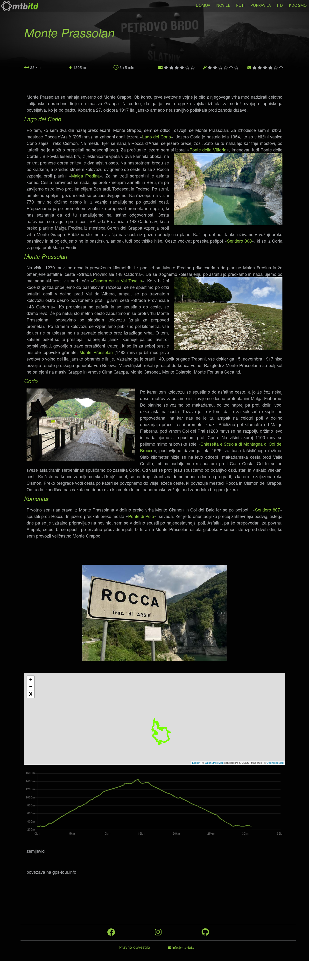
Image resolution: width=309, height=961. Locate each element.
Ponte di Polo (141, 516)
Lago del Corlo (156, 136)
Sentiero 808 (239, 241)
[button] (30, 694)
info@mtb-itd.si (183, 947)
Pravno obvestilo (134, 947)
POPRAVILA (261, 5)
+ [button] (30, 679)
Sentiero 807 (267, 509)
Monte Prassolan (95, 352)
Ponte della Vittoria (208, 149)
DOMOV (203, 5)
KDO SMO (298, 5)
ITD (280, 5)
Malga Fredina (85, 175)
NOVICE (223, 5)
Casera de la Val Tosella (117, 280)
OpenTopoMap (275, 762)
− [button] (30, 687)
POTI (240, 5)
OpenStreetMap (214, 762)
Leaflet (196, 762)
